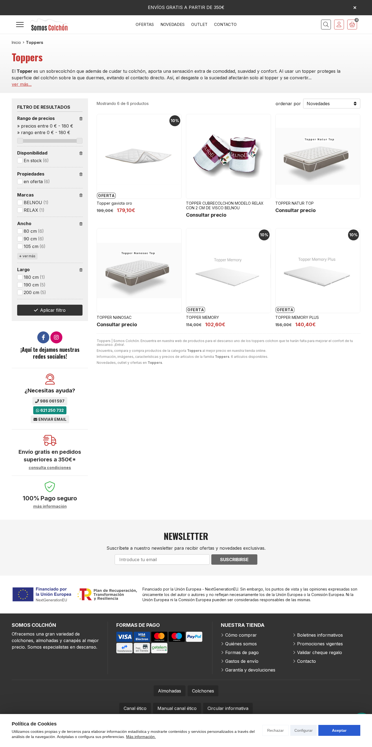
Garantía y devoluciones (250, 670)
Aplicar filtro (53, 310)
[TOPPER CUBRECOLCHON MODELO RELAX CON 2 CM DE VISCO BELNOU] (228, 156)
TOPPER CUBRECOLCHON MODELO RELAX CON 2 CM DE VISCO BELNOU (225, 205)
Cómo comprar (241, 635)
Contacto (306, 661)
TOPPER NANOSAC (114, 317)
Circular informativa (228, 708)
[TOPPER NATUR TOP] (318, 156)
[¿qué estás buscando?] (326, 24)
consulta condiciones (50, 467)
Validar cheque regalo (319, 652)
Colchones (203, 691)
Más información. (141, 736)
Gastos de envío (241, 661)
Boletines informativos (320, 635)
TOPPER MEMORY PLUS (297, 317)
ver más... (22, 84)
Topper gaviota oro (114, 203)
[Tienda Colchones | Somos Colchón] (49, 25)
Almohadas (169, 691)
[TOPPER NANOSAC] (139, 270)
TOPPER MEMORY (202, 317)
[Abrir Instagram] (56, 337)
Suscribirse (234, 559)
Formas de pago (242, 652)
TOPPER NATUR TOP (294, 203)
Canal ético (135, 708)
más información (50, 506)
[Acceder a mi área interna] (339, 24)
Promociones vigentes (320, 643)
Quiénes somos (241, 643)
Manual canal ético (177, 708)
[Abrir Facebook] (43, 337)
